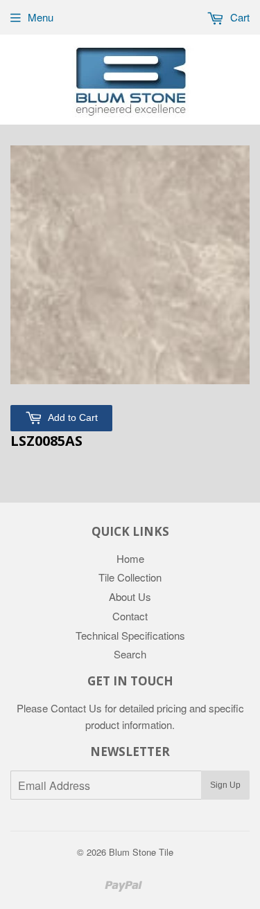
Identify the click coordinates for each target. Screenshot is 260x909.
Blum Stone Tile (141, 851)
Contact (130, 616)
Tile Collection (130, 577)
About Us (130, 596)
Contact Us (76, 708)
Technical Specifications (130, 635)
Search (130, 654)
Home (130, 558)
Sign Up (225, 785)
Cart (238, 17)
